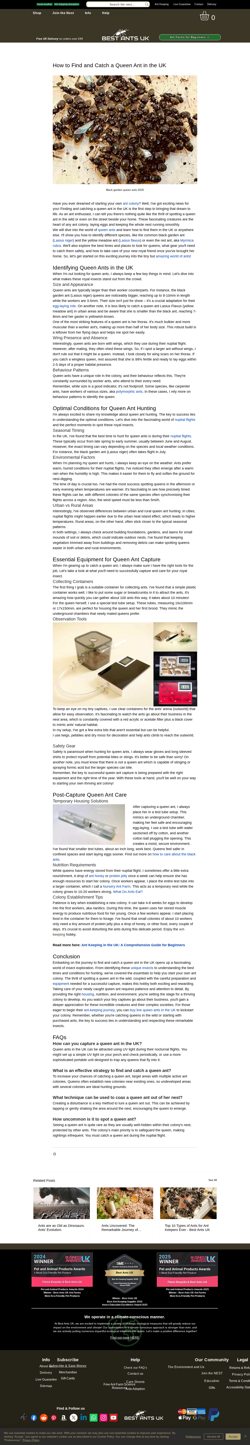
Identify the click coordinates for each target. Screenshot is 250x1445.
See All (212, 1180)
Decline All (213, 1436)
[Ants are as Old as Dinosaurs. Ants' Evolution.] (61, 1203)
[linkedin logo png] (84, 1418)
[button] (37, 13)
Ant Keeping (162, 4)
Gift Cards (68, 1378)
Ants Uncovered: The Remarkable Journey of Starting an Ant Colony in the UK (124, 1228)
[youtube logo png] (113, 1418)
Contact (199, 4)
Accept (233, 1436)
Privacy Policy (30, 1440)
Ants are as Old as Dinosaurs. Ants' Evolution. (61, 1228)
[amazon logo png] (64, 1418)
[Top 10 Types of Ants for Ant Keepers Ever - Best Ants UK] (188, 1203)
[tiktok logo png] (24, 1418)
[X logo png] (74, 1418)
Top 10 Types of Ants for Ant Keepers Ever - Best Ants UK (187, 1228)
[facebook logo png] (34, 1418)
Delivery (211, 4)
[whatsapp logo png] (93, 1418)
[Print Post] (54, 1154)
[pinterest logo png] (54, 1418)
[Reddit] (44, 1418)
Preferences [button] (193, 1436)
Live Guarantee (182, 4)
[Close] (245, 1436)
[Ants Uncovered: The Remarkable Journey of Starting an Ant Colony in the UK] (125, 1203)
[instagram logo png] (103, 1418)
